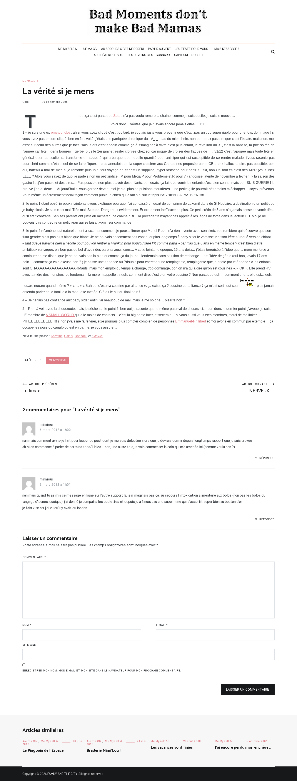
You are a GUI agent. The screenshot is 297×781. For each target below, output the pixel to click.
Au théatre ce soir (108, 55)
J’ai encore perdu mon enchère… (243, 747)
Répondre (267, 458)
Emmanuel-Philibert (191, 321)
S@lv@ (97, 336)
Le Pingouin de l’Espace (43, 750)
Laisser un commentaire (247, 689)
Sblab (118, 116)
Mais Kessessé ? (226, 49)
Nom (26, 624)
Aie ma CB (90, 49)
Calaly (68, 336)
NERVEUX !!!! (258, 388)
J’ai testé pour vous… (192, 49)
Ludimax (40, 388)
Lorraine (56, 336)
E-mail (162, 624)
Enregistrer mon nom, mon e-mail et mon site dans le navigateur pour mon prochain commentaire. (101, 670)
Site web (29, 644)
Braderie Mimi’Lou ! (103, 750)
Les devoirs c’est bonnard (149, 55)
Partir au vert (159, 49)
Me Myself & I (68, 49)
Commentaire (34, 557)
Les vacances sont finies (172, 747)
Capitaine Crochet (189, 55)
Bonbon (81, 336)
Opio (25, 101)
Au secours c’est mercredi (122, 49)
